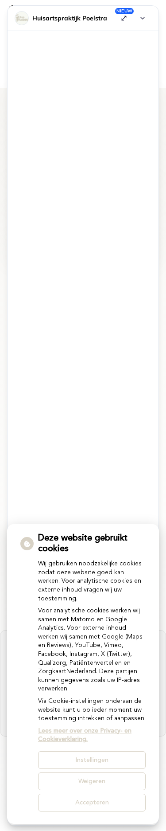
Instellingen (91, 760)
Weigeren (91, 781)
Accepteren (92, 803)
